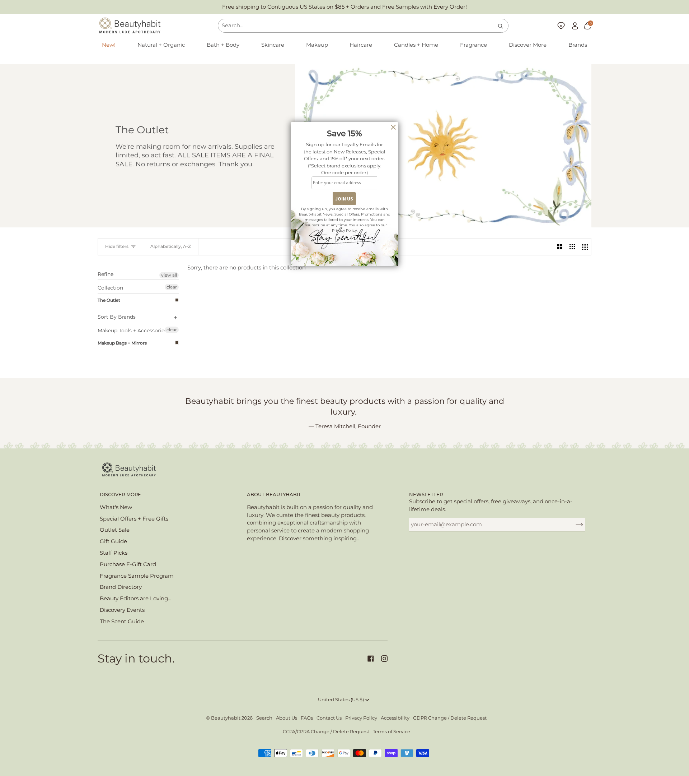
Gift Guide (113, 541)
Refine (105, 274)
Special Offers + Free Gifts (134, 519)
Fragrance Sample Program (137, 576)
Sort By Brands (117, 317)
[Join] (573, 524)
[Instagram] (384, 658)
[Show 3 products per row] (572, 247)
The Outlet (109, 300)
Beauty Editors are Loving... (135, 598)
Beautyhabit (225, 718)
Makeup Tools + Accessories (132, 330)
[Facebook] (370, 658)
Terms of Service (391, 731)
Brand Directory (121, 587)
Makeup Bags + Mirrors (122, 343)
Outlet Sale (115, 530)
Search (264, 718)
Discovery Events (122, 610)
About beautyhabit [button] (274, 494)
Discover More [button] (120, 494)
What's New (116, 507)
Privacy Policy (361, 718)
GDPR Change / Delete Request (450, 718)
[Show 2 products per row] (559, 247)
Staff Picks (113, 553)
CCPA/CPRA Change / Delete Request (326, 731)
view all (169, 275)
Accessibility (395, 718)
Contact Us (329, 718)
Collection (110, 288)
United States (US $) (341, 699)
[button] (161, 45)
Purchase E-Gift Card (128, 564)
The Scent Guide (122, 621)
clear (172, 287)
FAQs (307, 718)
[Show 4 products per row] (584, 247)
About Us (286, 718)
